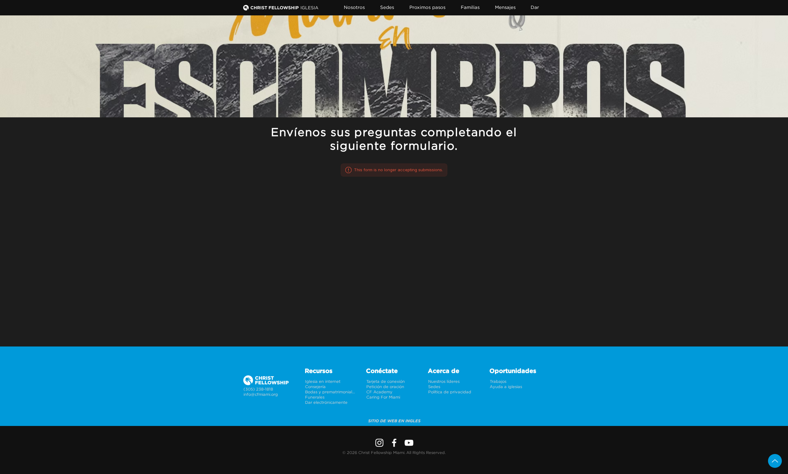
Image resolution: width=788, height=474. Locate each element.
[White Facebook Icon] (394, 442)
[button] (358, 7)
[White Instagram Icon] (379, 442)
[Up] (775, 461)
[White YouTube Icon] (409, 442)
